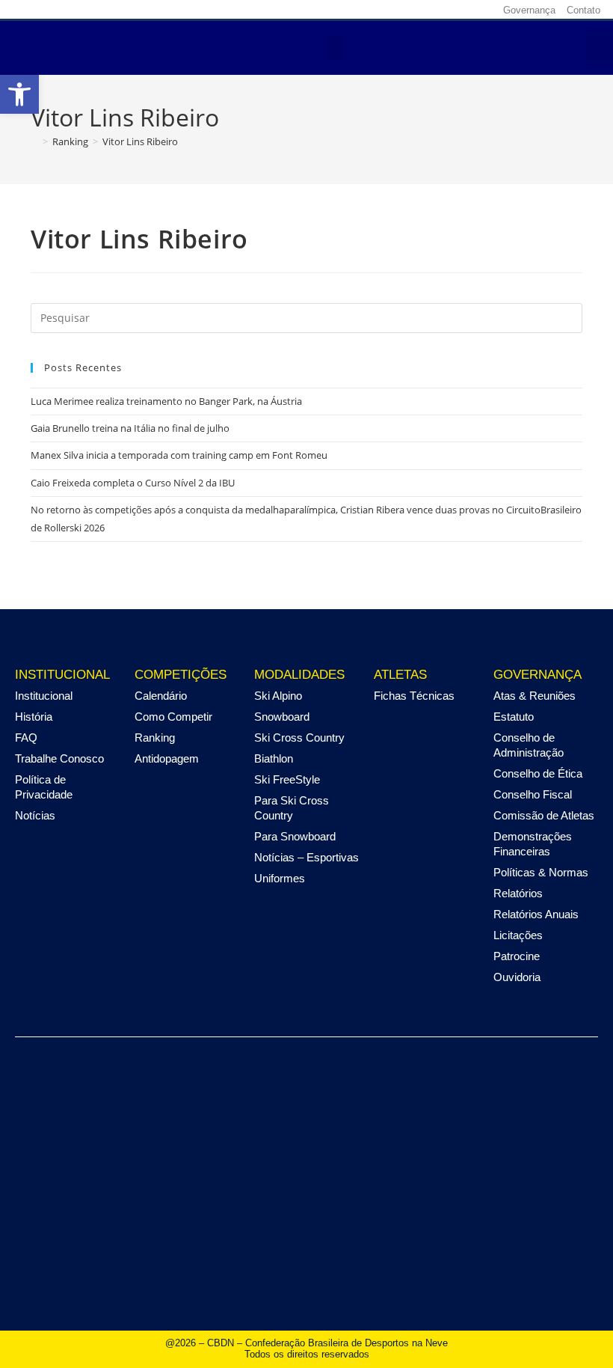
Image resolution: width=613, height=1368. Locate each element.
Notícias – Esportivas (306, 857)
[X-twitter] (436, 10)
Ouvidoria (516, 977)
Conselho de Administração (528, 745)
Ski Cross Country (299, 737)
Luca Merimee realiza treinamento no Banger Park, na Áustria (166, 401)
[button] (334, 48)
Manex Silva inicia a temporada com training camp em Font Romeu (179, 455)
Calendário (161, 695)
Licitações (518, 935)
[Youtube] (459, 10)
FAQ (26, 737)
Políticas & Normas (540, 872)
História (33, 716)
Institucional (44, 695)
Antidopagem (167, 758)
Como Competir (173, 716)
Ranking (155, 737)
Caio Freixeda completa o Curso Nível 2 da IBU (133, 482)
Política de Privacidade (44, 787)
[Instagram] (413, 10)
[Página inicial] (34, 141)
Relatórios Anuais (536, 914)
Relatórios (518, 893)
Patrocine (516, 956)
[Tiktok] (482, 10)
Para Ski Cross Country (291, 808)
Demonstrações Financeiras (532, 844)
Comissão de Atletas (543, 815)
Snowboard (281, 716)
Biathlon (273, 758)
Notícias (35, 815)
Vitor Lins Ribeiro (140, 141)
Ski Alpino (278, 695)
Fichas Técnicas (414, 695)
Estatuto (513, 716)
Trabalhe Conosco (59, 758)
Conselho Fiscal (532, 794)
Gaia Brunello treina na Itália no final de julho (130, 428)
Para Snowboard (295, 836)
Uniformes (279, 878)
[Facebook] (389, 10)
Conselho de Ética (537, 773)
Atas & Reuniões (534, 695)
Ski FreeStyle (287, 779)
